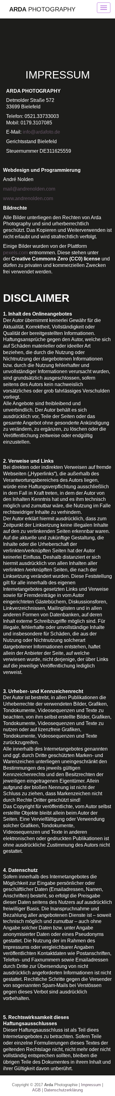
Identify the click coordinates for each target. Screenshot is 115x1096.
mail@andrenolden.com (29, 188)
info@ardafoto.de (41, 132)
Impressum (91, 1084)
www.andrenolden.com (28, 198)
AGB (36, 1090)
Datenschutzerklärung (63, 1090)
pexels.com (15, 252)
